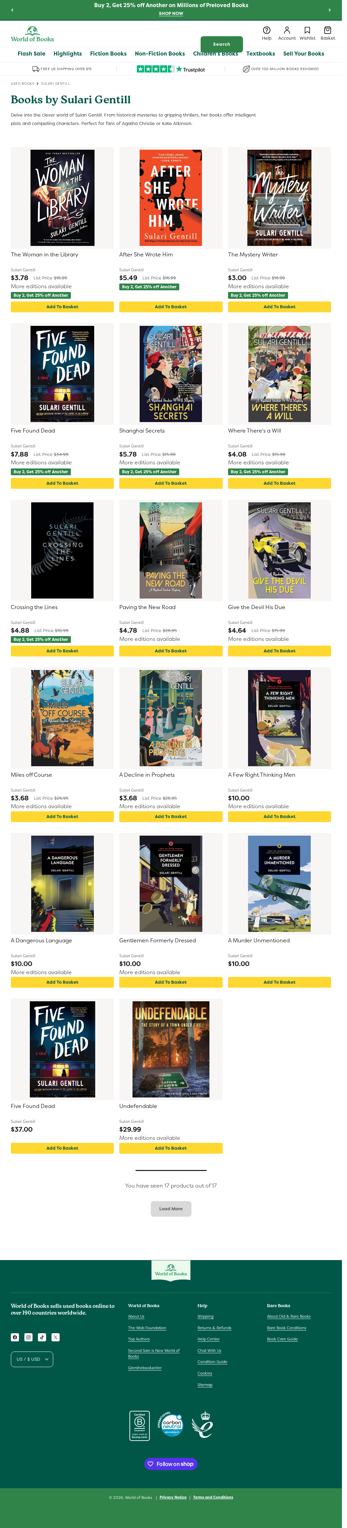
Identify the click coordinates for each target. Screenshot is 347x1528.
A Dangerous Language (41, 941)
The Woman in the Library (44, 255)
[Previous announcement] (12, 10)
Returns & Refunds (214, 1328)
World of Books (139, 1497)
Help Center (209, 1339)
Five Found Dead (33, 431)
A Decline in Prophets (147, 775)
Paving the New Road (147, 607)
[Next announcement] (329, 10)
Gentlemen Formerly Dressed (157, 941)
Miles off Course (31, 775)
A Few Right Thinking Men (261, 775)
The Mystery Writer (253, 255)
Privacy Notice (173, 1497)
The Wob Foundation (147, 1328)
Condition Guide (212, 1362)
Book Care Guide (282, 1339)
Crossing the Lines (34, 607)
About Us (136, 1316)
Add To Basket (62, 306)
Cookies (205, 1373)
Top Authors (139, 1339)
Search (221, 44)
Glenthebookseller (145, 1368)
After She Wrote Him (146, 255)
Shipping (205, 1316)
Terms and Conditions (213, 1497)
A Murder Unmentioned (259, 941)
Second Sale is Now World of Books (154, 1353)
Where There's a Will (254, 431)
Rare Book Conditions (286, 1328)
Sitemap (205, 1385)
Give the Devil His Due (256, 607)
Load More (171, 1208)
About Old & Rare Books (289, 1316)
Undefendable (138, 1106)
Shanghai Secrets (142, 431)
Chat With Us (209, 1350)
